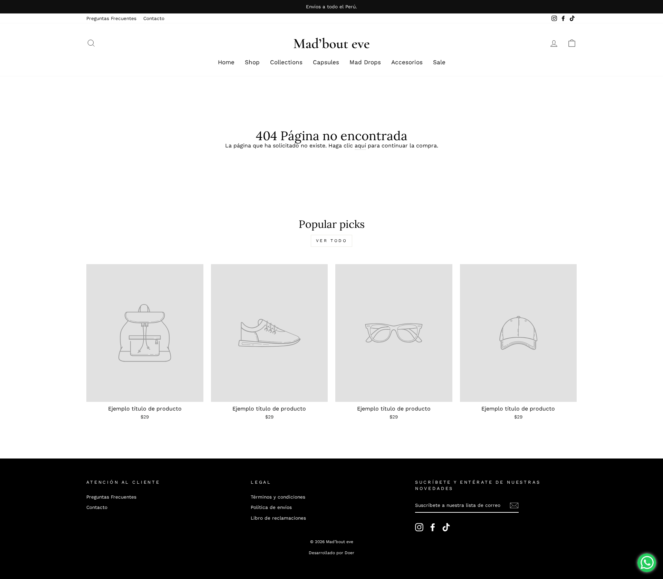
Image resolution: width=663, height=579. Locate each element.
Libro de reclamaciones (278, 518)
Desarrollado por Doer (331, 552)
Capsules (326, 62)
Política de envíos (271, 507)
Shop (252, 62)
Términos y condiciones (278, 497)
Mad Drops (365, 62)
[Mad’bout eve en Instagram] (419, 527)
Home (226, 62)
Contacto (153, 18)
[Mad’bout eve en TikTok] (446, 527)
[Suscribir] (514, 505)
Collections (286, 62)
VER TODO (331, 240)
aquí (360, 145)
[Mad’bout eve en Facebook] (433, 527)
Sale (439, 62)
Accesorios (407, 62)
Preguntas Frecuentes (111, 18)
